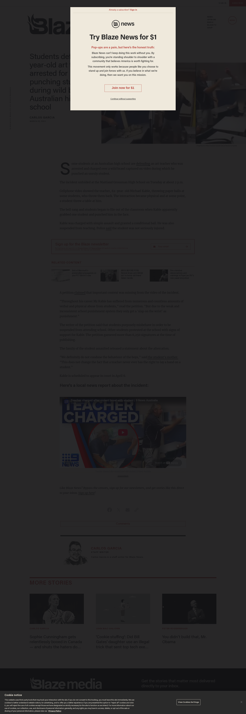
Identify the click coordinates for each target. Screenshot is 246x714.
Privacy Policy (54, 711)
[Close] (241, 702)
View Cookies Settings (188, 702)
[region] (123, 702)
